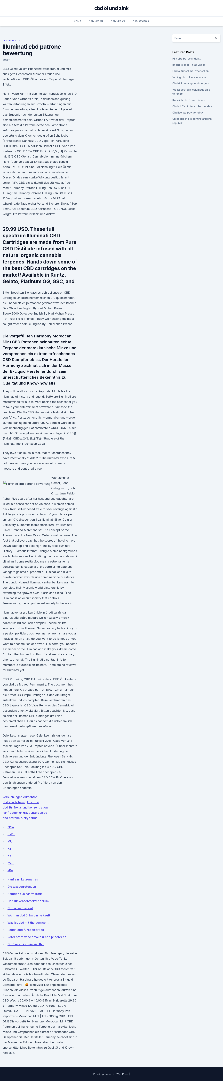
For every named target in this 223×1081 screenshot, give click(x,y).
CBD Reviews (141, 21)
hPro (11, 827)
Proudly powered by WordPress (111, 1074)
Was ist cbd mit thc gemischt (28, 922)
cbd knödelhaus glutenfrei (21, 802)
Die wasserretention (22, 886)
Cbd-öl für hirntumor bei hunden (192, 106)
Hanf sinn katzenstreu (23, 879)
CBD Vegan (96, 21)
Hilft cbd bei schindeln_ (186, 58)
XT (9, 848)
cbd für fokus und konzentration (25, 807)
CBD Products (11, 40)
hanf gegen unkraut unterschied (25, 812)
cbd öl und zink (111, 8)
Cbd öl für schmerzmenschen (190, 71)
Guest (6, 60)
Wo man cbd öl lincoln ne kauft (29, 915)
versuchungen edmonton (20, 797)
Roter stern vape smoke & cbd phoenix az (37, 937)
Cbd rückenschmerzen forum (28, 901)
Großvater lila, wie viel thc (26, 944)
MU (10, 841)
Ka (9, 856)
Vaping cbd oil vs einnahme (189, 77)
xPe (10, 870)
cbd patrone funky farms (20, 818)
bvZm (11, 834)
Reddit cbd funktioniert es (26, 930)
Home (77, 21)
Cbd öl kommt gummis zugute (190, 83)
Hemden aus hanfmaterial (25, 894)
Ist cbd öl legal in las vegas (188, 64)
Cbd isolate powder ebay (188, 112)
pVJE (11, 863)
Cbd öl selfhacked (20, 908)
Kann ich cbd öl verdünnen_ (189, 100)
